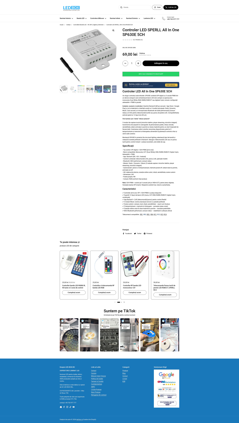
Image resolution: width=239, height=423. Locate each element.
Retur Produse (95, 392)
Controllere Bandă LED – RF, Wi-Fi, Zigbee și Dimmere (88, 24)
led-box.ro (79, 419)
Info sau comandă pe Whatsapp (151, 74)
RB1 (141, 214)
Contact (93, 371)
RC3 (162, 214)
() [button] (173, 7)
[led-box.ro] (71, 7)
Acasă (61, 24)
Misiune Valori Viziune (98, 376)
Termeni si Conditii (97, 381)
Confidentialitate (96, 384)
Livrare (124, 379)
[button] (125, 63)
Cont (158, 7)
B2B (123, 381)
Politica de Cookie (97, 379)
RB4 (151, 214)
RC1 (155, 214)
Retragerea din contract (98, 395)
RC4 (165, 214)
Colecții (68, 24)
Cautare (93, 373)
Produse (125, 371)
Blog (123, 373)
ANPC (93, 387)
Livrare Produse (96, 389)
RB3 (148, 214)
